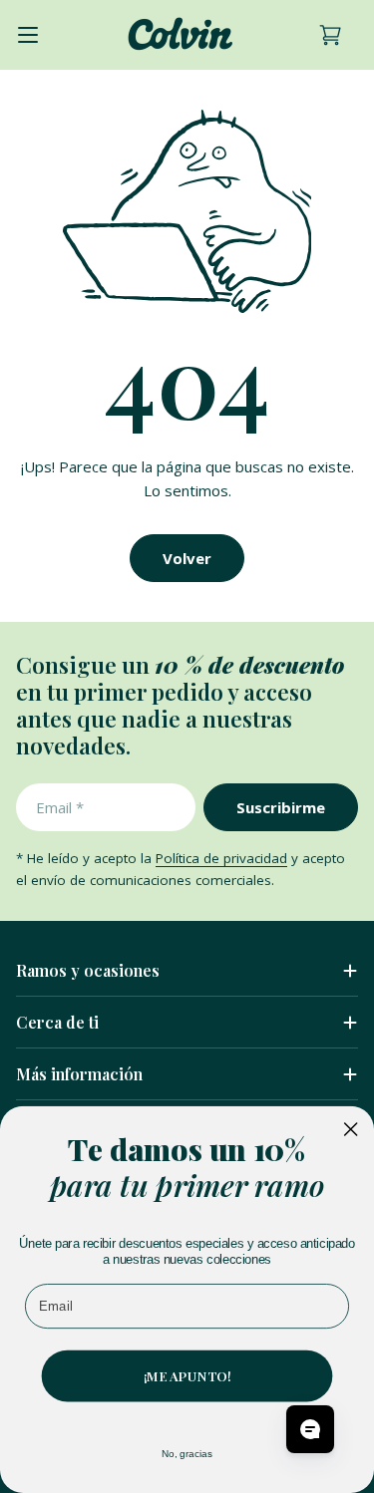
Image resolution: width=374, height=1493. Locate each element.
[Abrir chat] (310, 1429)
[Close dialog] (351, 1129)
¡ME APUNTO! (187, 1375)
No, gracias (187, 1454)
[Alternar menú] (28, 35)
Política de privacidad (221, 858)
